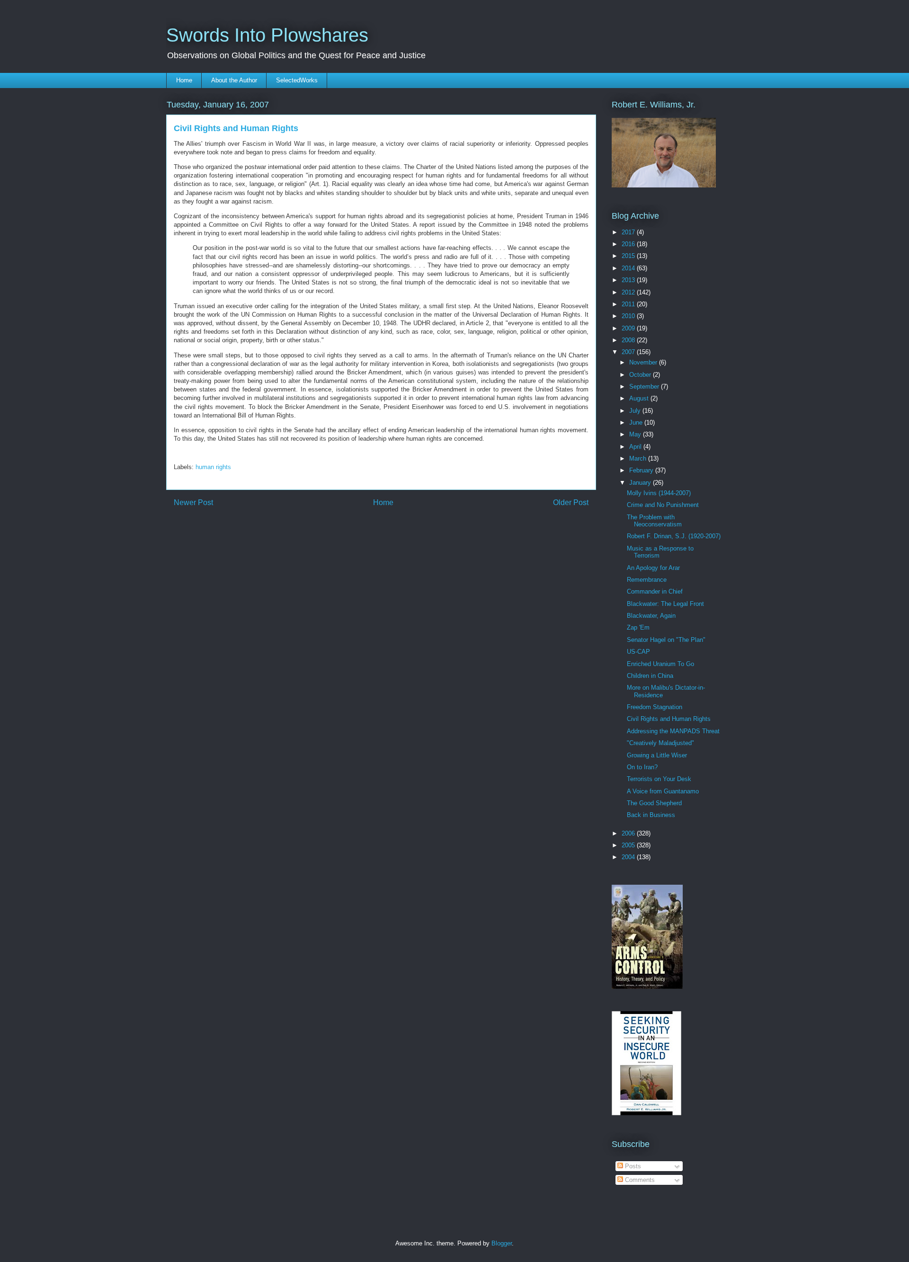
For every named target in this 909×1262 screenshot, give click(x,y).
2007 (629, 351)
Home (184, 80)
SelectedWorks (297, 80)
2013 (629, 280)
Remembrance (647, 579)
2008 (629, 340)
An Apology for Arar (653, 567)
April (636, 446)
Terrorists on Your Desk (659, 778)
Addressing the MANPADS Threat (673, 731)
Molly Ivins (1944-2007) (659, 493)
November (644, 362)
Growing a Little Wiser (657, 755)
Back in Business (651, 814)
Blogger (501, 1243)
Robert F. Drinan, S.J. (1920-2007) (674, 536)
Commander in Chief (655, 591)
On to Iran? (642, 767)
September (645, 386)
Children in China (650, 675)
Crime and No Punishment (663, 504)
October (641, 374)
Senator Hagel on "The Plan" (666, 639)
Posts (632, 1166)
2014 (629, 268)
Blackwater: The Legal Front (665, 603)
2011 (629, 304)
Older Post (570, 502)
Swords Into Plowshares (267, 35)
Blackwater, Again (651, 615)
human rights (213, 467)
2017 (629, 232)
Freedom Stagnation (654, 707)
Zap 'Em (638, 627)
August (640, 398)
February (642, 470)
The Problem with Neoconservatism (654, 521)
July (635, 410)
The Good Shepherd (654, 803)
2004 (629, 857)
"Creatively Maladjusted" (660, 743)
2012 (629, 292)
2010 (629, 316)
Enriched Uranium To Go (660, 663)
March (638, 458)
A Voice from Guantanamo (663, 791)
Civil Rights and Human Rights (669, 718)
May (636, 434)
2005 (629, 845)
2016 (629, 244)
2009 (629, 328)
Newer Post (193, 502)
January (641, 482)
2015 (629, 255)
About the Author (234, 80)
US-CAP (638, 651)
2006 (629, 833)
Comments (639, 1179)
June (636, 422)
